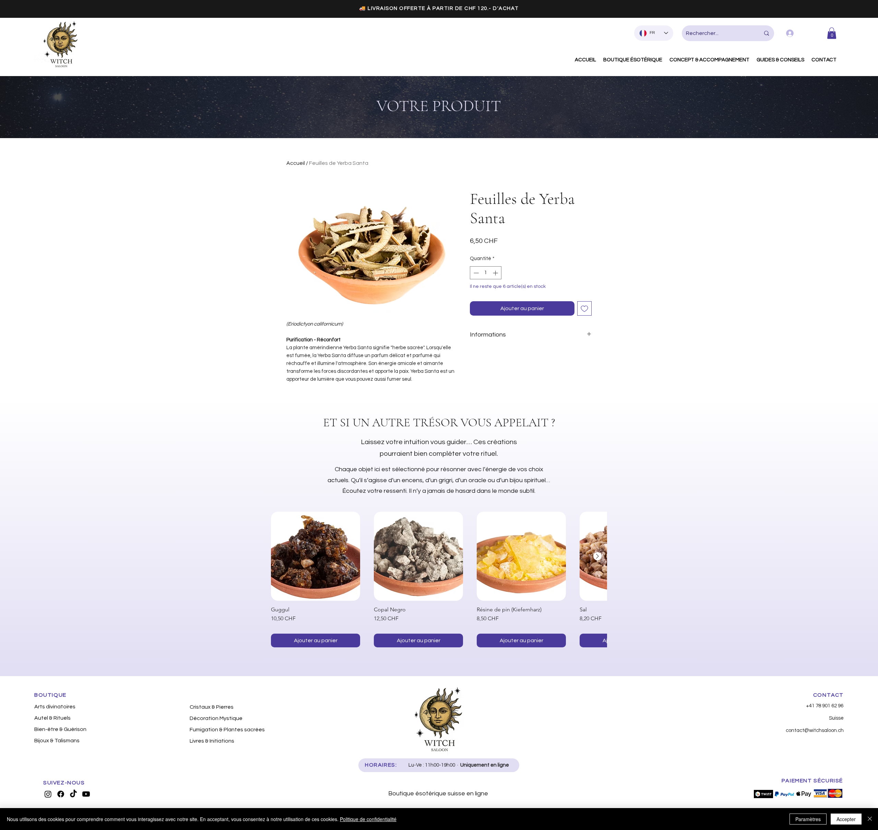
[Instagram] (48, 794)
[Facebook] (60, 794)
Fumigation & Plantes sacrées (226, 729)
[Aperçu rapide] (315, 556)
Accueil (295, 163)
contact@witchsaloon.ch (815, 730)
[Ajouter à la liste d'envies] (584, 308)
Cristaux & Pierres (212, 707)
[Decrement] (475, 273)
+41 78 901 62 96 (824, 705)
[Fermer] (870, 819)
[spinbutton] (485, 273)
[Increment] (496, 273)
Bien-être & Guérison (60, 729)
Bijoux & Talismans (57, 740)
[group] (439, 579)
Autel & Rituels (52, 718)
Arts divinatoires (54, 706)
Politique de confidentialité (368, 819)
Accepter (846, 819)
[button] (832, 33)
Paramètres (808, 819)
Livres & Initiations (212, 741)
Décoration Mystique (216, 718)
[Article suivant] (597, 556)
